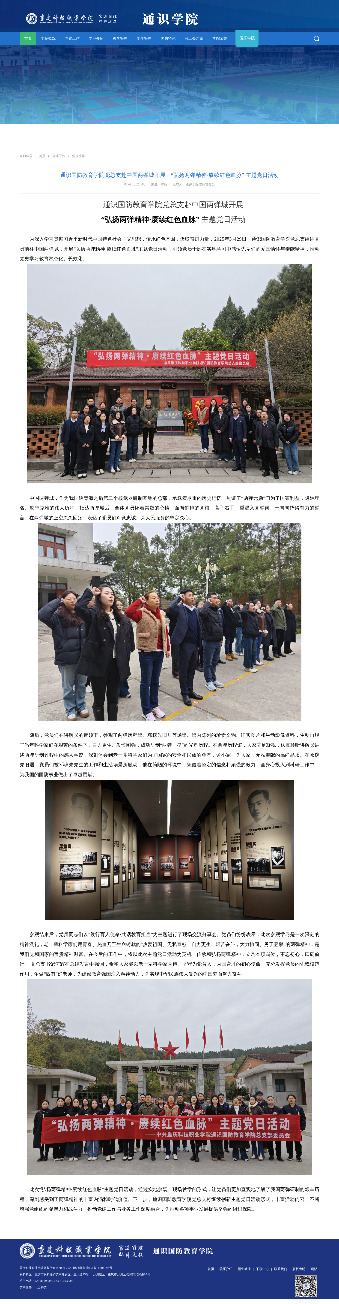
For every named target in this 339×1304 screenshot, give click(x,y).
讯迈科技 (41, 1287)
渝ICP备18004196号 (99, 1268)
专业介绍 (96, 38)
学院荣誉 (219, 38)
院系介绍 (226, 1269)
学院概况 (48, 38)
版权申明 (298, 1269)
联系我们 (280, 1269)
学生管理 (144, 38)
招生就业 (244, 1269)
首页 (28, 38)
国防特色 (168, 38)
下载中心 (262, 1269)
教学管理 (120, 38)
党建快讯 (78, 156)
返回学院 (247, 38)
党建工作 (72, 38)
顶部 (314, 1269)
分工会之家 (194, 38)
